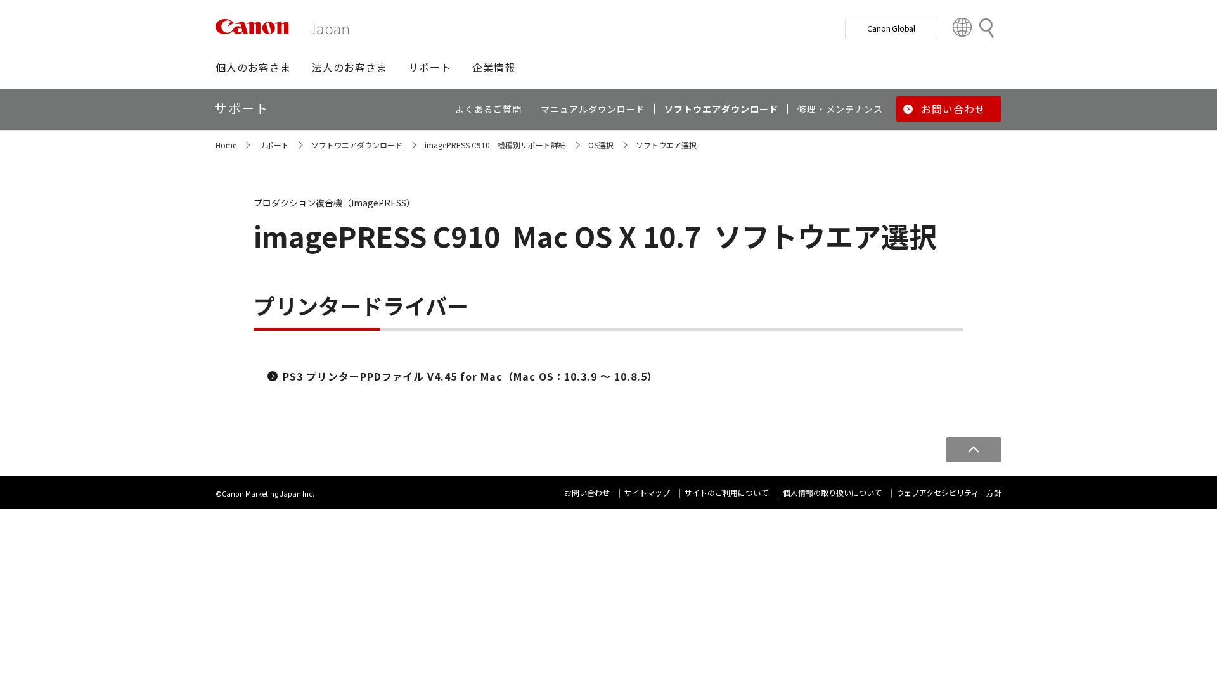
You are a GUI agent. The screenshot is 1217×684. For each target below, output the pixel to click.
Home (226, 144)
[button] (253, 67)
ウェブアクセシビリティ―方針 (948, 492)
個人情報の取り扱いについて (832, 492)
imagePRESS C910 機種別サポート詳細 (495, 144)
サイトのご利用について (726, 492)
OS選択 (601, 144)
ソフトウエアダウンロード (356, 144)
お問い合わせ (587, 492)
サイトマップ (647, 492)
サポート (274, 144)
